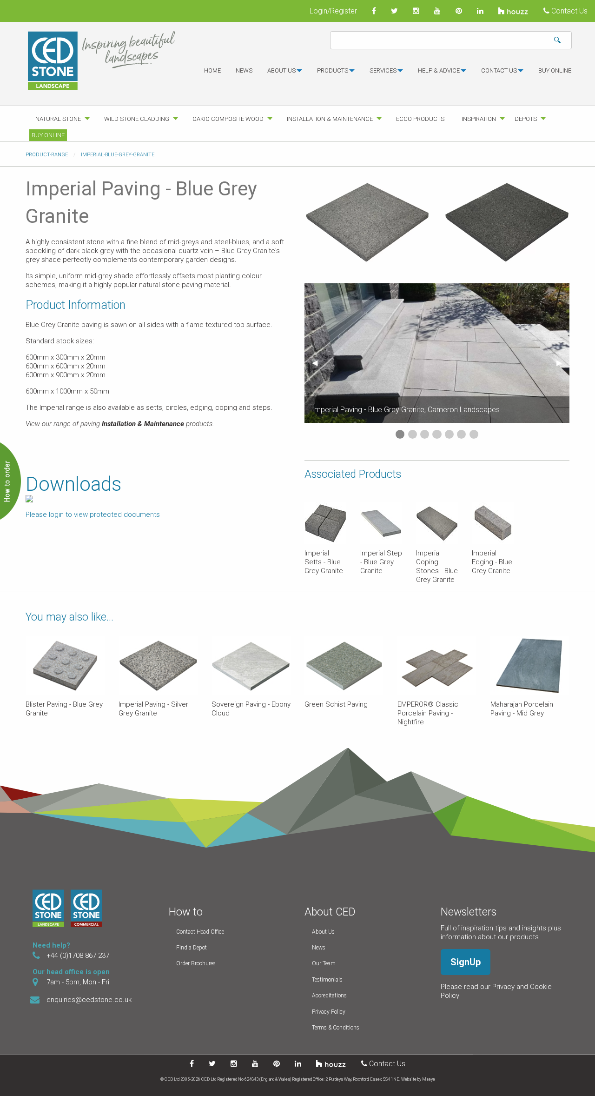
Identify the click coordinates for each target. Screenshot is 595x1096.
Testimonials (327, 979)
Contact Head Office (200, 932)
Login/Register (333, 11)
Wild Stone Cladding (136, 118)
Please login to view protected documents (93, 514)
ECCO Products (420, 118)
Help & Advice (439, 70)
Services (383, 70)
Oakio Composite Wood (228, 118)
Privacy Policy (328, 1012)
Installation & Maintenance (330, 118)
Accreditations (329, 995)
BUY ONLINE (554, 70)
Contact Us (568, 11)
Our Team (324, 963)
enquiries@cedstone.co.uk (89, 1000)
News (244, 70)
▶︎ (562, 362)
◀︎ (318, 362)
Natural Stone (58, 118)
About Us (323, 932)
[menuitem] (212, 74)
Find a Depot (191, 947)
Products (332, 70)
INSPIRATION (479, 118)
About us (281, 70)
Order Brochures (196, 963)
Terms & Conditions (335, 1027)
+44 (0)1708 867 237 (77, 955)
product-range (47, 155)
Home (212, 70)
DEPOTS (526, 118)
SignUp (465, 962)
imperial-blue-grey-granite (117, 155)
